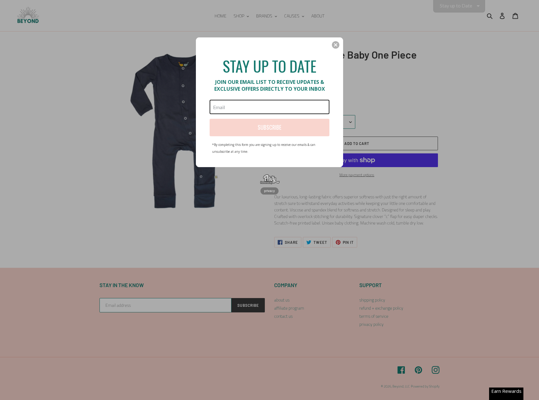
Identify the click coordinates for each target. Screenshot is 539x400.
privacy (269, 191)
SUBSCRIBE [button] (269, 127)
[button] (335, 45)
